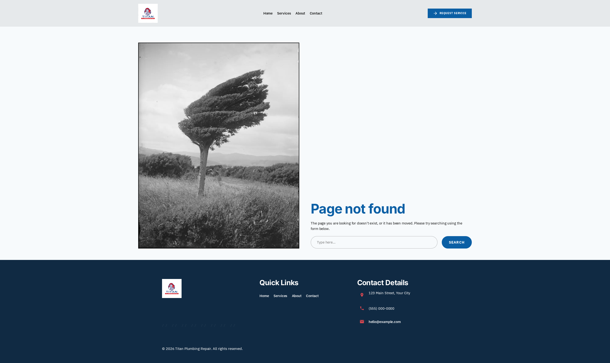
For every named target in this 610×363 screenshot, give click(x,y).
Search (457, 242)
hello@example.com (385, 321)
